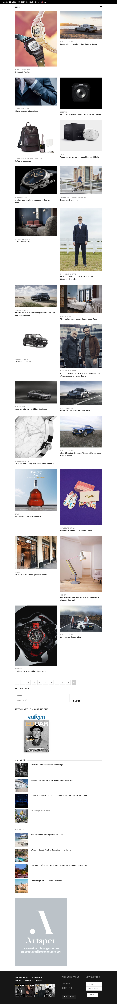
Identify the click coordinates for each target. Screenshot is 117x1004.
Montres (18, 69)
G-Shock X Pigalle (22, 72)
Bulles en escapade (23, 161)
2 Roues (63, 197)
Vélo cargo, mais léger (40, 811)
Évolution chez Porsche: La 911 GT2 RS (76, 410)
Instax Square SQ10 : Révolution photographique (80, 114)
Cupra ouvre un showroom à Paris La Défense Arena (52, 780)
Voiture (70, 42)
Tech (62, 154)
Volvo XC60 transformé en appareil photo (48, 765)
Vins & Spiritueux (36, 158)
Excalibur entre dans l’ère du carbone (30, 671)
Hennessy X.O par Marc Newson (28, 516)
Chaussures (65, 528)
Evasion (28, 239)
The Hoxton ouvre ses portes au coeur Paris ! (79, 319)
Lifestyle (63, 112)
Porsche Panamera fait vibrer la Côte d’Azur (78, 44)
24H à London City (22, 241)
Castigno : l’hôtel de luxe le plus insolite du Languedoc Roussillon (59, 865)
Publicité (29, 980)
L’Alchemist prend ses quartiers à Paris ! (31, 575)
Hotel (69, 316)
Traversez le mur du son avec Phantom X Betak (80, 157)
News (24, 69)
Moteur (63, 42)
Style (29, 69)
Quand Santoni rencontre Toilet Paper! (76, 530)
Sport (83, 197)
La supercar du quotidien (70, 637)
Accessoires (19, 108)
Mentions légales (21, 977)
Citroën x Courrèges (23, 361)
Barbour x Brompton (69, 200)
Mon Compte (37, 977)
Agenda (17, 572)
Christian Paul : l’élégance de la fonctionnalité (34, 463)
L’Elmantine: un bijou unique (26, 111)
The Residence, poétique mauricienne (47, 834)
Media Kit (40, 980)
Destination (19, 239)
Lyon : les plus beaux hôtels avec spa (46, 881)
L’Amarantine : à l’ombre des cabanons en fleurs (51, 850)
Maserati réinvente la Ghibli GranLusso (31, 409)
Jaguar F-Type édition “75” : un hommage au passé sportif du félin (59, 795)
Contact (18, 980)
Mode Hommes (65, 274)
